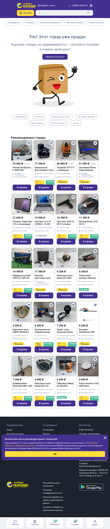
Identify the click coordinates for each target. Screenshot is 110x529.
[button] (18, 158)
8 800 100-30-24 (86, 430)
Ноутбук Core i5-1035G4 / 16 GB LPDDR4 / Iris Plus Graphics (43, 222)
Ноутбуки (39, 116)
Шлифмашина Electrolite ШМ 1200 (22, 384)
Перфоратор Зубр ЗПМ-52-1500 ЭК (22, 276)
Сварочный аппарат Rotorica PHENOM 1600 (87, 276)
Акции (76, 123)
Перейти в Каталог (55, 57)
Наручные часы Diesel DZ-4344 (65, 276)
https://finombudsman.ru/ (90, 466)
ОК (55, 454)
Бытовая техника (86, 116)
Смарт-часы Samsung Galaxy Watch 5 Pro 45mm (66, 330)
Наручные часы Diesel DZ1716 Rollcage (43, 384)
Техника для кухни (60, 116)
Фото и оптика (58, 123)
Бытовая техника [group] (75, 22)
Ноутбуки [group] (29, 22)
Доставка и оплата (15, 434)
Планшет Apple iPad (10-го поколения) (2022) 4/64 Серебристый (23, 222)
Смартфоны (21, 116)
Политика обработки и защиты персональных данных (53, 500)
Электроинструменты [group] (50, 22)
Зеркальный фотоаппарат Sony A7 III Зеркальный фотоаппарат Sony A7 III (44, 168)
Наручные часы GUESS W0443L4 (21, 330)
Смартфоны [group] (14, 22)
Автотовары (37, 123)
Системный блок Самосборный (87, 168)
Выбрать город (47, 5)
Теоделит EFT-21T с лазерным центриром (66, 168)
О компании (48, 430)
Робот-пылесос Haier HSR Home (89, 384)
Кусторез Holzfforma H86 (86, 330)
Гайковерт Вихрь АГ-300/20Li (65, 384)
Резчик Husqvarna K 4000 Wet (22, 168)
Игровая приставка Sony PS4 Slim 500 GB (43, 276)
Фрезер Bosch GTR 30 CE (88, 222)
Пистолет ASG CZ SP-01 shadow (65, 222)
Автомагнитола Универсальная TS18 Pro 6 (42, 330)
